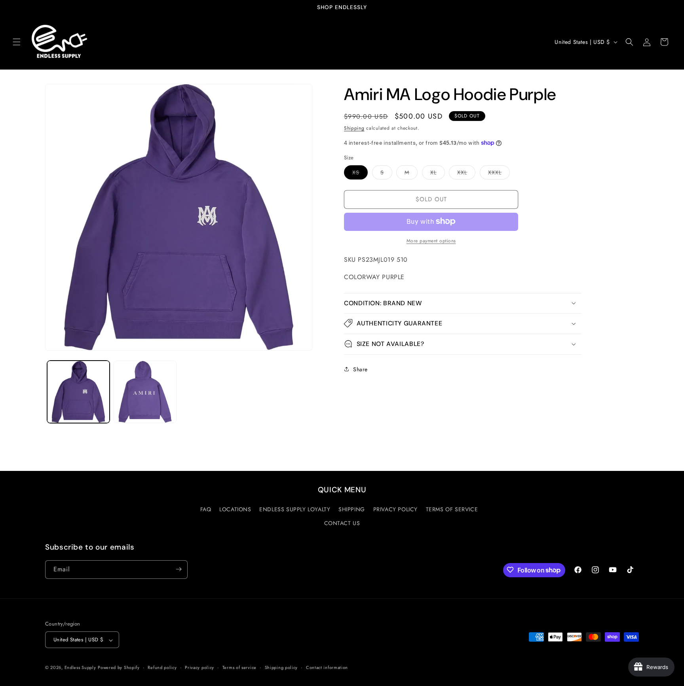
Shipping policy (281, 667)
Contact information (327, 667)
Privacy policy (199, 667)
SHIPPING (351, 509)
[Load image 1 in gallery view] (78, 392)
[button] (16, 42)
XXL (466, 173)
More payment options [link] (431, 240)
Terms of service (239, 667)
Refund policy (162, 667)
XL (437, 173)
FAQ (205, 509)
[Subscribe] (178, 569)
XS (360, 173)
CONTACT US (342, 523)
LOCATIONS (235, 509)
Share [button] (360, 369)
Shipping (354, 128)
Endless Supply (80, 668)
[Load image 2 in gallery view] (145, 392)
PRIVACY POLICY (395, 509)
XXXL (499, 173)
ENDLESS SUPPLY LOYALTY (294, 509)
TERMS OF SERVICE (452, 509)
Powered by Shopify (119, 668)
